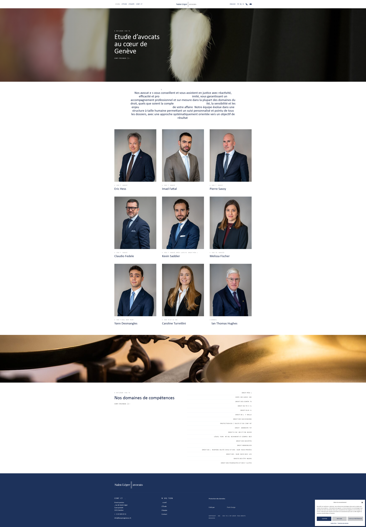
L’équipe (131, 4)
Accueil (117, 4)
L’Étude (124, 4)
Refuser (339, 518)
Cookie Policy (334, 523)
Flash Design (231, 507)
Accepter (324, 518)
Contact (139, 4)
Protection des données (343, 523)
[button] (362, 502)
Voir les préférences (355, 518)
